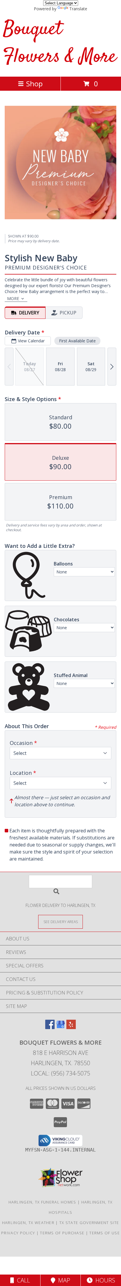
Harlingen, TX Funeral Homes (42, 1202)
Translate (78, 8)
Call (22, 1280)
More (13, 298)
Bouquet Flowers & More (59, 43)
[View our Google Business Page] (60, 1027)
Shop (34, 83)
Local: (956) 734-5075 (60, 1073)
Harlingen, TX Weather (28, 1222)
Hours (104, 1280)
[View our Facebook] (50, 1027)
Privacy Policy (18, 1232)
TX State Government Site (89, 1222)
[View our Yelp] (71, 1027)
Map (62, 1280)
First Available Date (77, 341)
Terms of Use (104, 1232)
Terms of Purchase (62, 1232)
